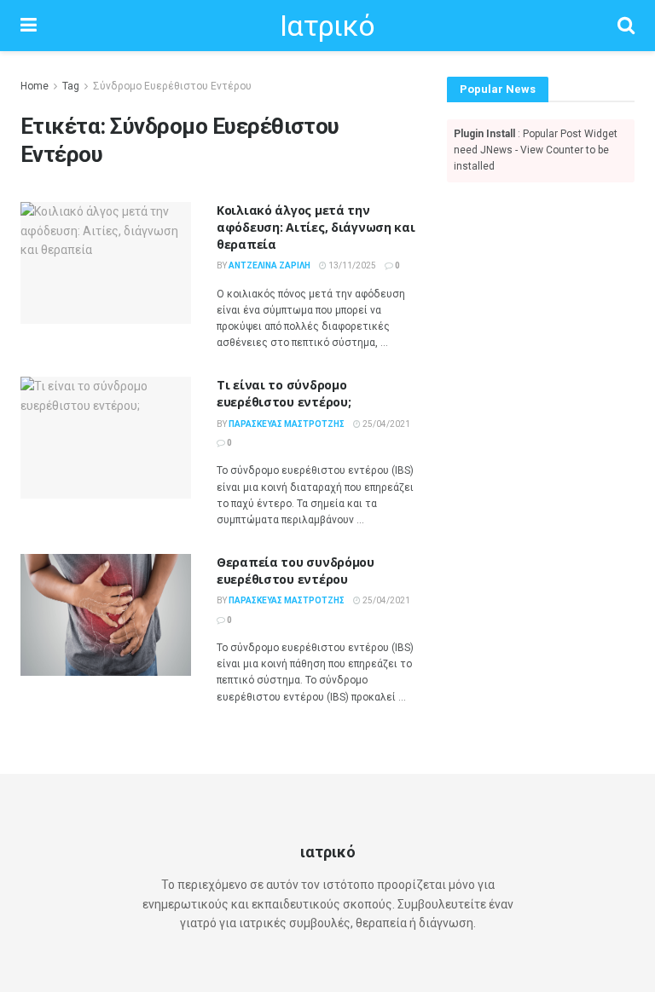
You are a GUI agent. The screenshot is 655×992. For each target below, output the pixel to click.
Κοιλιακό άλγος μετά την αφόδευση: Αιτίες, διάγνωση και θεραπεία (316, 226)
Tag (70, 86)
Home (34, 86)
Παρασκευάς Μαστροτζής (287, 424)
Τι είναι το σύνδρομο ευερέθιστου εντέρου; (284, 393)
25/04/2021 (385, 424)
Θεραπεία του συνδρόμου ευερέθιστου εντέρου (295, 570)
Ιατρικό (327, 25)
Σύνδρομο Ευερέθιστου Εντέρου (172, 86)
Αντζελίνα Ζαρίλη (269, 265)
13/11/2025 (351, 265)
